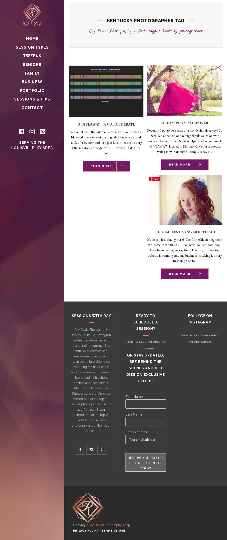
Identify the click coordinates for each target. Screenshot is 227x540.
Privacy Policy (86, 530)
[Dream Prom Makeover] (184, 90)
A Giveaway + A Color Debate (106, 124)
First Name (134, 396)
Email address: (136, 432)
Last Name (133, 414)
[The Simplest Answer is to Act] (184, 200)
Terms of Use (113, 530)
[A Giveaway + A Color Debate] (106, 91)
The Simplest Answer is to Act (185, 231)
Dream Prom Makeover (184, 122)
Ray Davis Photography (110, 31)
